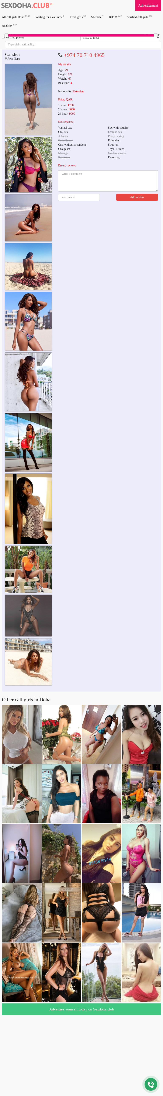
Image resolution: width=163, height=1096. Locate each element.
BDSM (115, 17)
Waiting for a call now (50, 17)
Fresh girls (78, 17)
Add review (137, 197)
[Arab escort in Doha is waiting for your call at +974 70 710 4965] (28, 99)
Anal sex (9, 25)
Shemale (97, 17)
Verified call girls (140, 17)
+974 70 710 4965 (84, 55)
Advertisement (148, 5)
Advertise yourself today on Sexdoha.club (81, 1009)
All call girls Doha (16, 17)
